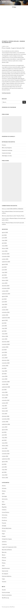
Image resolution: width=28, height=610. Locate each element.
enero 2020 (4, 357)
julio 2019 (4, 368)
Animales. (4, 488)
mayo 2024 (4, 304)
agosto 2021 (5, 320)
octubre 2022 (5, 309)
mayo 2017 (4, 405)
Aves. (3, 501)
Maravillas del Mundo (7, 549)
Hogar (3, 533)
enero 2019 (4, 379)
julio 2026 (4, 235)
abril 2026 (4, 243)
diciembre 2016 (5, 416)
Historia (4, 531)
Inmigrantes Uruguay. (7, 539)
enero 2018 (4, 397)
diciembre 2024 (5, 285)
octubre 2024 (5, 291)
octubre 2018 (5, 384)
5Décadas (7, 2)
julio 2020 (4, 349)
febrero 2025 (5, 280)
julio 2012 (4, 464)
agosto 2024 (5, 296)
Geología (4, 525)
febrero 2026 (5, 248)
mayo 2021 (4, 328)
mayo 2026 (4, 240)
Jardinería (4, 541)
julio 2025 (4, 267)
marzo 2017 (4, 408)
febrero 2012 (5, 477)
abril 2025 (4, 275)
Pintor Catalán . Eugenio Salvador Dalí (13, 48)
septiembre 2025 (6, 261)
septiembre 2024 (6, 293)
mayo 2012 (4, 469)
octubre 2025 (5, 259)
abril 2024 (4, 307)
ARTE (3, 493)
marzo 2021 (4, 333)
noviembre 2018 (6, 381)
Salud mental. (5, 571)
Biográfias (4, 507)
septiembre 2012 (6, 459)
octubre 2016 (5, 421)
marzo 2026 (4, 245)
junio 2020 (4, 352)
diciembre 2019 (5, 360)
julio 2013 (4, 432)
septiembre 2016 (6, 424)
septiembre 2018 (6, 387)
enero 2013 (4, 448)
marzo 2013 (4, 443)
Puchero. (4, 145)
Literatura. (4, 544)
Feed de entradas (6, 592)
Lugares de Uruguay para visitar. (9, 547)
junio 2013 (4, 435)
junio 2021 (4, 325)
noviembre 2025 (6, 256)
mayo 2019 (4, 371)
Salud (3, 565)
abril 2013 (4, 440)
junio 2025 (4, 269)
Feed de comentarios (7, 595)
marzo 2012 (4, 475)
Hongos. (4, 536)
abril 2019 (4, 373)
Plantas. (4, 563)
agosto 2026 (5, 232)
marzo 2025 (4, 277)
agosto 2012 (5, 461)
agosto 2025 (5, 264)
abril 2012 (4, 472)
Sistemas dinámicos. (6, 576)
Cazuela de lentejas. (6, 153)
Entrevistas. (4, 515)
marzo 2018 (4, 392)
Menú (14, 7)
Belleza (3, 504)
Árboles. (4, 491)
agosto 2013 (5, 429)
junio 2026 (4, 237)
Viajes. (3, 579)
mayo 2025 (4, 272)
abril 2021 (4, 331)
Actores (4, 485)
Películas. (4, 557)
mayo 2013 (4, 437)
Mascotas (4, 552)
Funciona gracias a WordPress (8, 606)
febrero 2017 (5, 411)
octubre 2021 (5, 315)
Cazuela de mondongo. (7, 150)
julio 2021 (4, 323)
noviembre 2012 (5, 453)
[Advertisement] (14, 24)
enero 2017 (4, 413)
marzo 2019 (4, 376)
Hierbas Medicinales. (7, 528)
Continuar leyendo (6, 93)
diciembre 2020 (5, 341)
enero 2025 (4, 283)
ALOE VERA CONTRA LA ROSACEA (15, 208)
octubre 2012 (5, 456)
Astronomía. (5, 499)
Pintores (4, 560)
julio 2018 (4, 389)
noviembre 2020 (6, 344)
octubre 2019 (5, 365)
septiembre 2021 (6, 317)
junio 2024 (4, 301)
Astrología (4, 496)
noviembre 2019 (6, 363)
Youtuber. (4, 581)
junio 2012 (4, 467)
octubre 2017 (5, 403)
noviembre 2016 (6, 419)
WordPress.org (5, 597)
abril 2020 (4, 355)
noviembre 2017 (5, 400)
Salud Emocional (6, 568)
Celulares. (4, 509)
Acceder (4, 589)
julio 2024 (4, 299)
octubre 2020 (5, 347)
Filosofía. (4, 523)
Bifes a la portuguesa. (7, 147)
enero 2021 (4, 339)
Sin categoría (5, 573)
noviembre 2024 (6, 288)
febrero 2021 (5, 336)
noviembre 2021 (5, 312)
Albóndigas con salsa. (7, 155)
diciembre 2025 (5, 253)
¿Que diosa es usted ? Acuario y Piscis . (15, 215)
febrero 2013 (5, 445)
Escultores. (4, 520)
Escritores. (4, 517)
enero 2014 (4, 427)
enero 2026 (4, 251)
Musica (3, 555)
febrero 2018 (5, 395)
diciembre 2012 (5, 451)
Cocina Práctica (5, 512)
